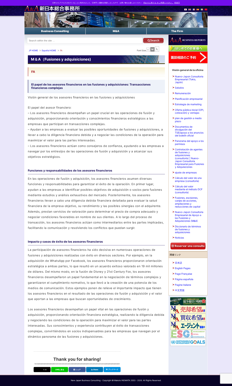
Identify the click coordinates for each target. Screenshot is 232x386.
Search (154, 40)
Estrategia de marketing (188, 104)
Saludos (179, 87)
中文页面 (179, 290)
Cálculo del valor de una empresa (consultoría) (188, 179)
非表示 (177, 3)
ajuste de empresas (186, 172)
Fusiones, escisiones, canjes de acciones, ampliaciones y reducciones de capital (187, 202)
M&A (116, 31)
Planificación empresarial (188, 98)
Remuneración (183, 93)
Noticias (179, 237)
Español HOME (49, 50)
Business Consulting (55, 31)
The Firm (177, 31)
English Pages (182, 268)
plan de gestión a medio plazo (188, 120)
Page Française (183, 273)
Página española (184, 279)
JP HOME (33, 50)
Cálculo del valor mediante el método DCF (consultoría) (188, 189)
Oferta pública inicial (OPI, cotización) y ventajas (189, 111)
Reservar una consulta (189, 246)
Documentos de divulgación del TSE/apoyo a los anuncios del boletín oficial (189, 131)
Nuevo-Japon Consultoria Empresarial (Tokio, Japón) (189, 79)
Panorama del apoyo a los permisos (189, 142)
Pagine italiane (183, 284)
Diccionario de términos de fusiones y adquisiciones (188, 229)
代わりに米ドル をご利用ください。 (158, 3)
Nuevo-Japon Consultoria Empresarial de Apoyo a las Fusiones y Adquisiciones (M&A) (189, 216)
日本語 (178, 262)
